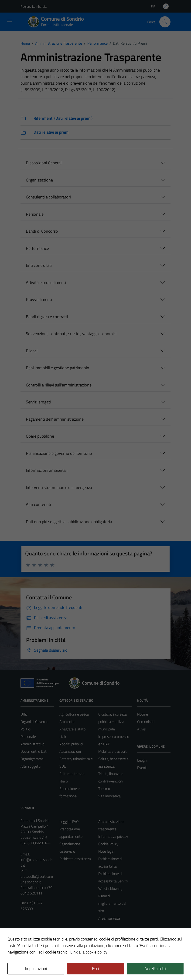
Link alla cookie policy (88, 952)
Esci (95, 968)
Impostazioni (36, 968)
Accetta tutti (155, 968)
